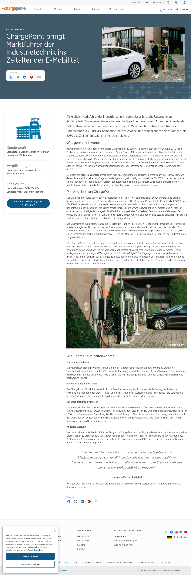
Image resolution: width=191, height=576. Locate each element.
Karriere (81, 544)
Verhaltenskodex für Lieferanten (120, 562)
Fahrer (96, 9)
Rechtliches (64, 562)
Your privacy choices (30, 564)
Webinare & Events (123, 544)
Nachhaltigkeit (84, 540)
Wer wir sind (83, 536)
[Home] (14, 8)
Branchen (39, 9)
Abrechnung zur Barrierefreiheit (87, 562)
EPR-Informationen (147, 562)
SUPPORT (157, 2)
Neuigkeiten (120, 536)
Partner (78, 9)
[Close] (54, 531)
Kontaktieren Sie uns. (77, 487)
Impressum (165, 562)
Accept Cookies (30, 556)
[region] (30, 550)
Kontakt (81, 548)
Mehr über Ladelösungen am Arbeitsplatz (28, 203)
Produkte (59, 9)
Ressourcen (115, 9)
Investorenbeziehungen (125, 540)
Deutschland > (180, 537)
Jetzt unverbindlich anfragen (175, 9)
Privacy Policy (38, 550)
